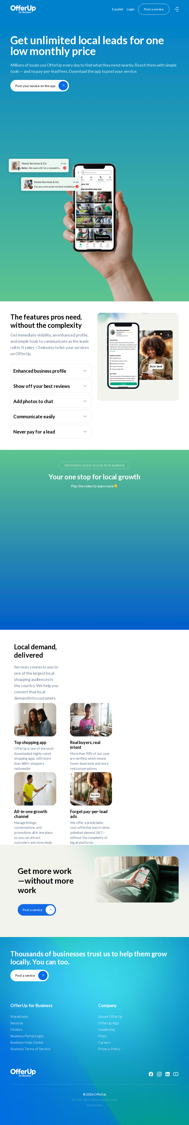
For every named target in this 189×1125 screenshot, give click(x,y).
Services (16, 1023)
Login (130, 9)
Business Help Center (27, 1042)
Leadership (106, 1029)
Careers (104, 1042)
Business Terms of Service (30, 1048)
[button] (176, 9)
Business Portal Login (27, 1036)
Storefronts (19, 1016)
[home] (23, 9)
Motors (16, 1029)
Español (117, 9)
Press (102, 1036)
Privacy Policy (109, 1048)
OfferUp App (108, 1023)
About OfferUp (110, 1016)
